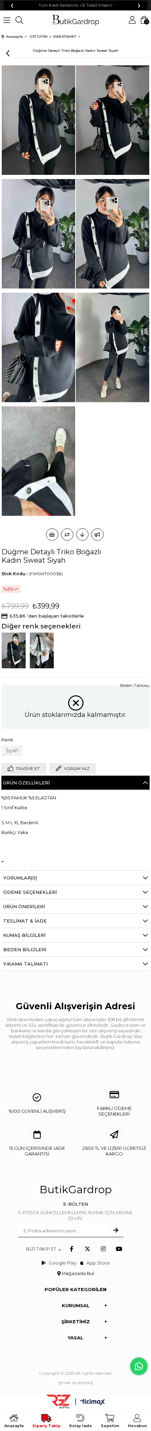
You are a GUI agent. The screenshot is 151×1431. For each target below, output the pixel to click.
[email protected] (76, 1382)
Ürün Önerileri (24, 906)
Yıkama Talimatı (25, 964)
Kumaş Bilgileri (24, 935)
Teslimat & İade (25, 921)
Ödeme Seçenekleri (30, 892)
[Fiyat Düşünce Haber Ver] (82, 534)
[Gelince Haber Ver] (97, 534)
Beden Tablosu (135, 685)
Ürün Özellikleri (26, 782)
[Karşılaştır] (67, 534)
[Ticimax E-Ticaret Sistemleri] (92, 1402)
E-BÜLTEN (75, 1204)
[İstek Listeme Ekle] (52, 534)
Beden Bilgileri (24, 949)
